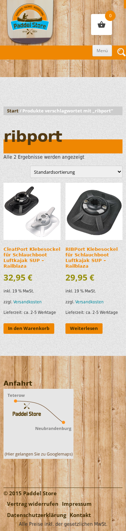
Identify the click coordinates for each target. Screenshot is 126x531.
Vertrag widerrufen (32, 504)
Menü (102, 51)
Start (13, 111)
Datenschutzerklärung (36, 515)
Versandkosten (27, 301)
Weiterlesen (84, 328)
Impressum (77, 504)
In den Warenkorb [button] (28, 328)
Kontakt (80, 515)
